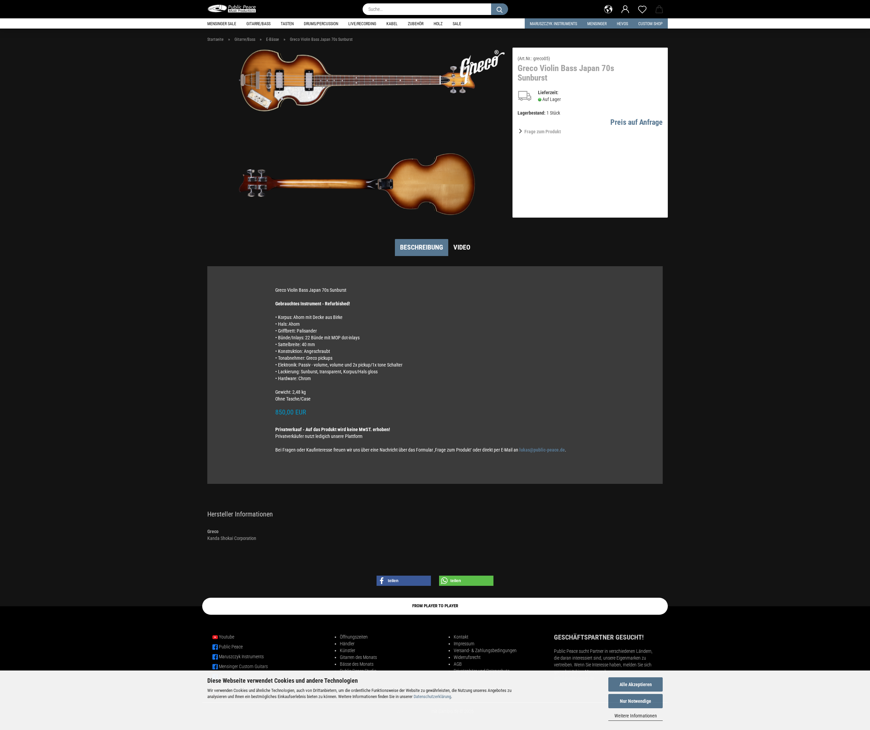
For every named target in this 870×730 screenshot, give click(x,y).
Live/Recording (362, 23)
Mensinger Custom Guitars (243, 666)
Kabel (392, 23)
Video (461, 247)
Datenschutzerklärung (432, 696)
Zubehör (415, 23)
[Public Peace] (234, 8)
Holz (438, 23)
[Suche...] (499, 9)
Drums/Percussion (321, 23)
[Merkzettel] (642, 8)
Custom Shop (650, 23)
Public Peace (231, 646)
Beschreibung (421, 247)
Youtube (226, 637)
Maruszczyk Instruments (553, 23)
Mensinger (597, 23)
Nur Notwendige (635, 701)
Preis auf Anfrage (636, 122)
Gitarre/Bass (258, 23)
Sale (457, 23)
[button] (608, 8)
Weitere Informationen (635, 715)
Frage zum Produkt (542, 131)
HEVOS (622, 23)
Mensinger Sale (221, 23)
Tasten (287, 23)
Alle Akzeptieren (636, 684)
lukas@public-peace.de (542, 450)
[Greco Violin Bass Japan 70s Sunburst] (357, 132)
